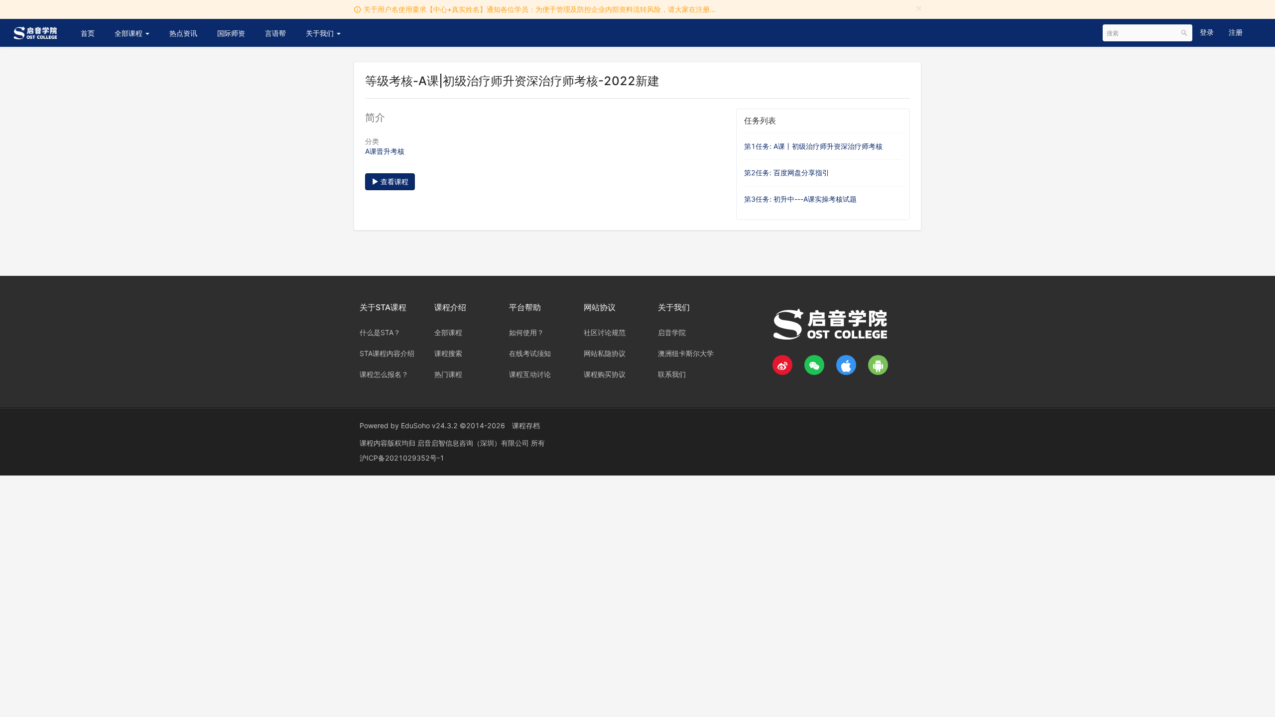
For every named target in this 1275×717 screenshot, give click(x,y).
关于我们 (321, 33)
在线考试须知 (530, 353)
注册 (1236, 32)
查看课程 (393, 181)
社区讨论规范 (605, 332)
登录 (1207, 32)
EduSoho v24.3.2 (429, 425)
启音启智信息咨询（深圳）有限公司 (474, 443)
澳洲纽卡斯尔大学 (686, 353)
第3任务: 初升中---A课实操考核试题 (800, 199)
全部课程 (129, 33)
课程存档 (526, 425)
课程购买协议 (605, 374)
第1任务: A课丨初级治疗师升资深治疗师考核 (813, 146)
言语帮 (275, 33)
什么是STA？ (380, 332)
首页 (88, 33)
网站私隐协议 (605, 353)
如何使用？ (526, 332)
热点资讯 (183, 33)
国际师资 (231, 33)
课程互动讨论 (530, 374)
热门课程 (448, 374)
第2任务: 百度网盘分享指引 (786, 172)
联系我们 (672, 374)
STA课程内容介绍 (387, 353)
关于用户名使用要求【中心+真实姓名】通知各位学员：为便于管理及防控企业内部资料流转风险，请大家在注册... (540, 9)
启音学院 (672, 332)
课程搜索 (448, 353)
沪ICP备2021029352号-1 (402, 458)
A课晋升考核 (384, 151)
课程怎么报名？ (384, 374)
